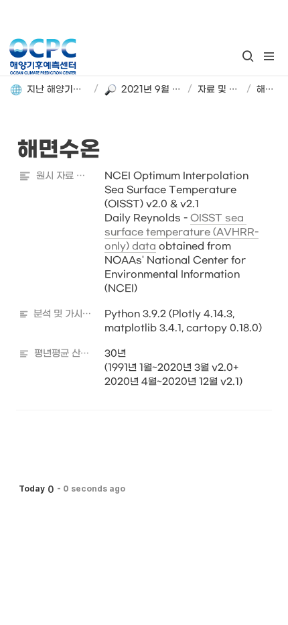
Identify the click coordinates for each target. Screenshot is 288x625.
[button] (247, 56)
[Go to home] (42, 56)
